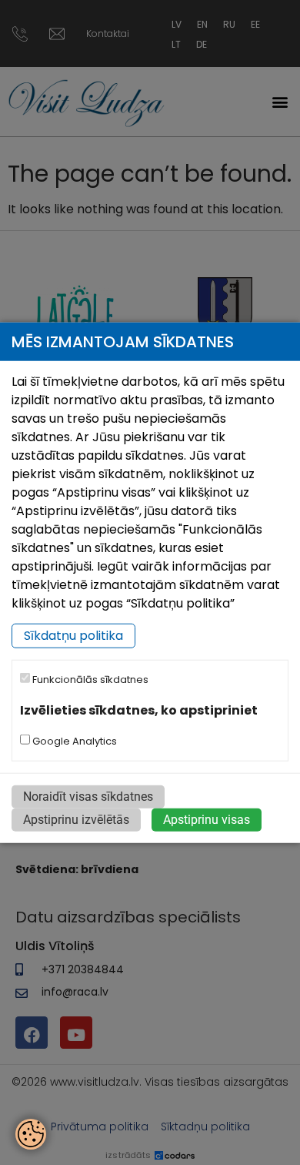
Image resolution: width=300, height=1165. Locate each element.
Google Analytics (73, 741)
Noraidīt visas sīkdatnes (88, 796)
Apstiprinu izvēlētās (76, 819)
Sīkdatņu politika (73, 635)
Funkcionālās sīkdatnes (89, 679)
